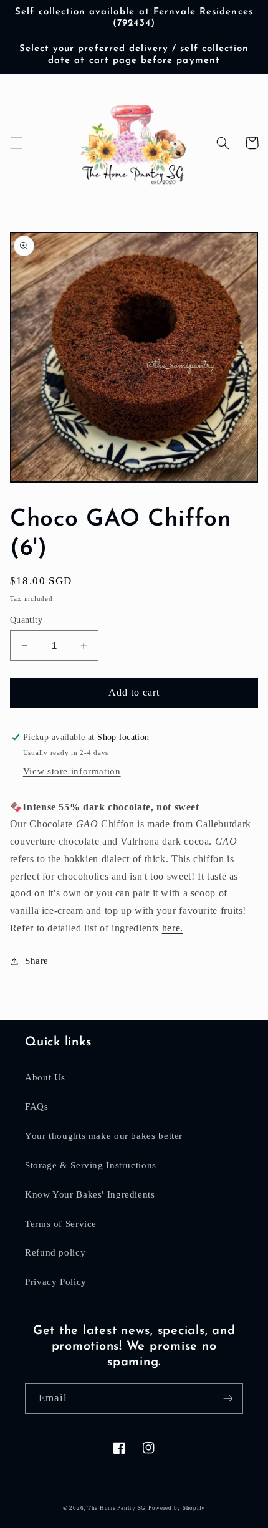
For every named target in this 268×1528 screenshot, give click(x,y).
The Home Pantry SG (116, 1508)
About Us (45, 1077)
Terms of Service (61, 1224)
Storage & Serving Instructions (90, 1165)
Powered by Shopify (176, 1508)
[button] (16, 142)
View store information (72, 771)
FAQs (37, 1107)
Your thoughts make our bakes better (104, 1136)
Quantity (26, 620)
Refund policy (55, 1252)
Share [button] (37, 961)
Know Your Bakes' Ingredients (90, 1194)
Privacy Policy (56, 1282)
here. (172, 928)
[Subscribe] (228, 1398)
